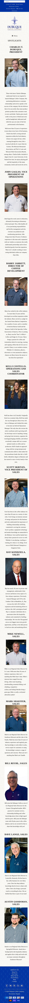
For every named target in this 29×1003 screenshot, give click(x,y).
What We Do (14, 976)
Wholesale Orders (14, 6)
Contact (14, 981)
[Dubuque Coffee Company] (14, 23)
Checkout (14, 10)
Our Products (14, 977)
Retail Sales (19, 4)
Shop (14, 979)
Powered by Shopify (14, 994)
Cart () (20, 8)
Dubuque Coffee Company (16, 991)
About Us (14, 972)
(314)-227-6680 (10, 4)
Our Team (14, 974)
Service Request (10, 8)
